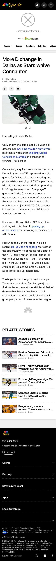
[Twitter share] (11, 88)
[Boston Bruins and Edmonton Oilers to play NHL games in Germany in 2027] (9, 355)
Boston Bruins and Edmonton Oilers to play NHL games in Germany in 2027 (35, 354)
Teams (7, 46)
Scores (19, 46)
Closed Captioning (27, 528)
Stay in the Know (10, 441)
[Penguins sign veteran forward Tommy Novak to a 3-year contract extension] (9, 409)
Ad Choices (34, 530)
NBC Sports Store (10, 530)
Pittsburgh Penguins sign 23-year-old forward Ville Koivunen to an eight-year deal (35, 381)
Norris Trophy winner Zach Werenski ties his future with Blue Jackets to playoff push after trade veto (35, 367)
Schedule (42, 46)
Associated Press (25, 344)
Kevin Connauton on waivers (33, 148)
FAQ (38, 528)
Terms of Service (42, 532)
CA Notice (29, 532)
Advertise (6, 528)
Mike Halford (10, 79)
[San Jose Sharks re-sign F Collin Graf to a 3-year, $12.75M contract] (9, 395)
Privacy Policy (46, 530)
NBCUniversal (18, 537)
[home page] (12, 5)
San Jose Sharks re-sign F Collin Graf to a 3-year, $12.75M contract (33, 394)
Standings (30, 46)
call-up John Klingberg (23, 246)
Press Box (23, 530)
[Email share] (18, 88)
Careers (15, 528)
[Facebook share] (4, 88)
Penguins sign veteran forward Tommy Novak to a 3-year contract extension (35, 408)
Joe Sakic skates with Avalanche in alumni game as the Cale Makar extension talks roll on (35, 340)
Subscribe (8, 452)
